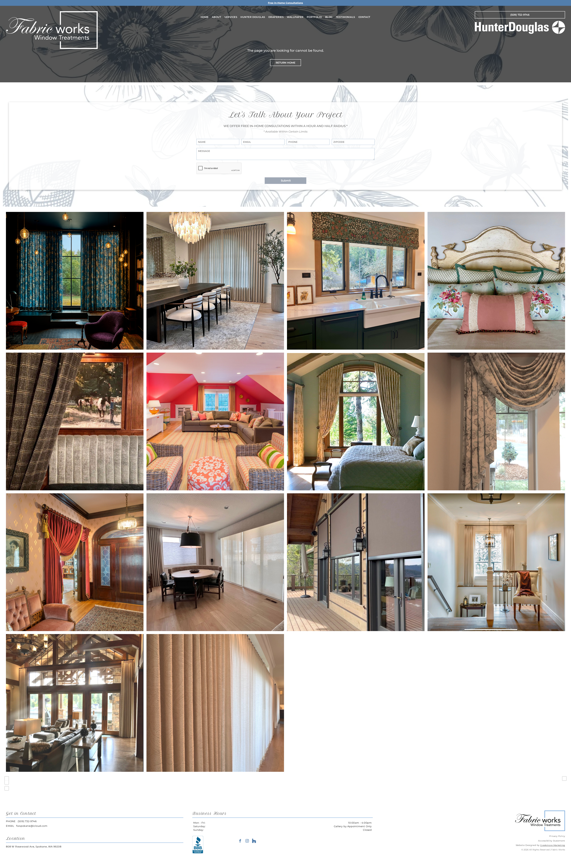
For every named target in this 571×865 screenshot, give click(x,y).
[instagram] (247, 841)
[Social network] (254, 841)
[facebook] (240, 841)
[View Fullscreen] (7, 788)
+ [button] (7, 778)
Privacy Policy (557, 836)
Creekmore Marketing (552, 845)
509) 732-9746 (28, 821)
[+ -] (285, 790)
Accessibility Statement (551, 840)
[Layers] (564, 778)
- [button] (7, 782)
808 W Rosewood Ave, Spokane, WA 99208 (33, 846)
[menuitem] (204, 17)
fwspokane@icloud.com (31, 825)
